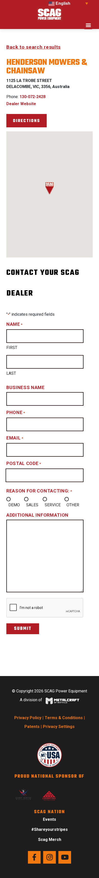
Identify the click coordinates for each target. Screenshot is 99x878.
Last (11, 373)
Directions (26, 121)
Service (53, 505)
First (11, 347)
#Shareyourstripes (49, 829)
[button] (88, 25)
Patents (32, 726)
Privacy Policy (27, 717)
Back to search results (33, 47)
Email (14, 438)
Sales (32, 505)
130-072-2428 (32, 96)
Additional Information (37, 515)
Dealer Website (21, 103)
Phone (15, 412)
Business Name (25, 387)
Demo (14, 505)
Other (73, 505)
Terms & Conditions (64, 717)
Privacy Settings (59, 726)
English (62, 3)
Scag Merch (49, 839)
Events (49, 819)
